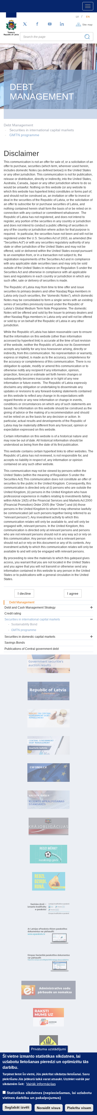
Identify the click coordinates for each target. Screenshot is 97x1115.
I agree (72, 593)
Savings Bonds (14, 642)
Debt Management (21, 602)
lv (77, 16)
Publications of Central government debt (31, 649)
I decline (24, 593)
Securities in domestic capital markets (29, 636)
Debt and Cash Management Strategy (29, 607)
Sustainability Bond (24, 624)
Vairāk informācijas (41, 1084)
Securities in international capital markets (41, 130)
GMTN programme (24, 135)
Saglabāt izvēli (17, 1107)
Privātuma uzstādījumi (48, 1049)
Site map (87, 24)
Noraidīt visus (48, 1108)
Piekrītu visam (79, 1108)
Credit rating (12, 613)
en (88, 16)
